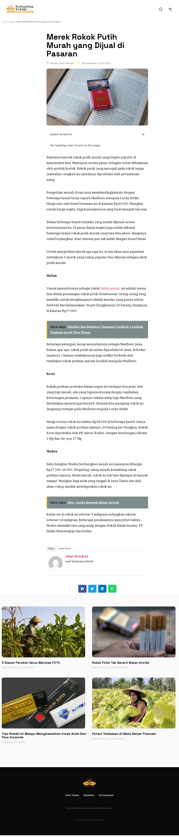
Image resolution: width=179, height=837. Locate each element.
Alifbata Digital (98, 820)
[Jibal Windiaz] (56, 569)
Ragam (12, 21)
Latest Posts (64, 548)
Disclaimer (88, 795)
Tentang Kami (106, 795)
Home (4, 21)
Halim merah (110, 288)
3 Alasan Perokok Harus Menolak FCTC (31, 663)
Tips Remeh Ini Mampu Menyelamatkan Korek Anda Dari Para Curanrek (44, 735)
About (51, 548)
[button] (143, 134)
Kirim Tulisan (72, 795)
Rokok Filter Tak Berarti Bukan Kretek (120, 663)
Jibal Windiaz (76, 556)
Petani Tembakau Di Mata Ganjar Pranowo (124, 734)
